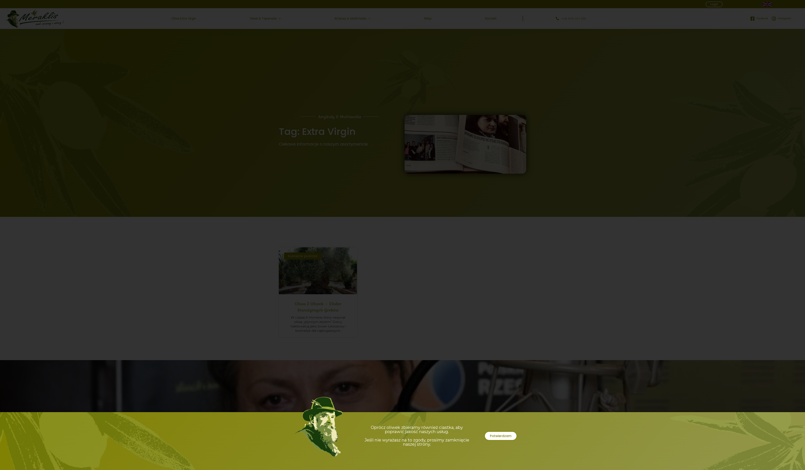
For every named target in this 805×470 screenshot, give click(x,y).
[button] (500, 435)
